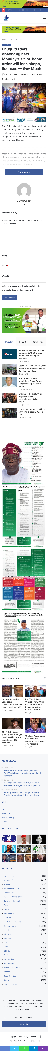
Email (5, 266)
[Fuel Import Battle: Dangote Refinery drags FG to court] (9, 858)
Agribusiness (9, 876)
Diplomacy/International (14, 901)
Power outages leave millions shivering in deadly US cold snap (32, 412)
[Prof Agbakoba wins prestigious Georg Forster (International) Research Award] (9, 382)
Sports (6, 980)
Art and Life (9, 880)
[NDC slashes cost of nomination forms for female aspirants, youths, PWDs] (9, 838)
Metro (6, 947)
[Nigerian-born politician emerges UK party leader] (9, 849)
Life (5, 943)
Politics (7, 972)
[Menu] (44, 18)
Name (5, 256)
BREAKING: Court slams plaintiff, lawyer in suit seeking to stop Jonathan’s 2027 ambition (12, 737)
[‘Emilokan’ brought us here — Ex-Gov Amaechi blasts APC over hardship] (35, 725)
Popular (9, 342)
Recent (22, 342)
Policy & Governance (13, 968)
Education (8, 909)
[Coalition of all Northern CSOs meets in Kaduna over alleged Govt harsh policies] (9, 369)
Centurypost (9, 893)
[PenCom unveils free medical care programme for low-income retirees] (39, 839)
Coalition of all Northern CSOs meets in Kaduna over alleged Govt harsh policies (32, 368)
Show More (23, 172)
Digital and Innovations (13, 897)
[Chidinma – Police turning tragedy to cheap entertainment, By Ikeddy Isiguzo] (9, 398)
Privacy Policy (8, 817)
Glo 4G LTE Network (24, 307)
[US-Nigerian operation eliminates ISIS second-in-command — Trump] (39, 858)
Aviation (7, 884)
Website (5, 276)
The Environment (11, 984)
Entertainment (10, 913)
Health (6, 930)
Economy (8, 905)
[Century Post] (6, 18)
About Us (6, 813)
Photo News (9, 963)
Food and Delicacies (12, 922)
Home (6, 39)
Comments (37, 342)
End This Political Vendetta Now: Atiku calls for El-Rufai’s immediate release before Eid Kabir (34, 704)
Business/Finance (11, 888)
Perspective (9, 959)
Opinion (7, 955)
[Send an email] (16, 75)
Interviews (8, 938)
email (4, 822)
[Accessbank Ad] (24, 29)
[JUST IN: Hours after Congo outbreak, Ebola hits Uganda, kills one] (24, 849)
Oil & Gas (7, 951)
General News (16, 39)
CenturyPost (10, 75)
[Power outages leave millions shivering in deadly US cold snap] (9, 413)
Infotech (7, 934)
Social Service (10, 976)
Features (7, 918)
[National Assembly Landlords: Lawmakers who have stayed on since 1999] (12, 690)
